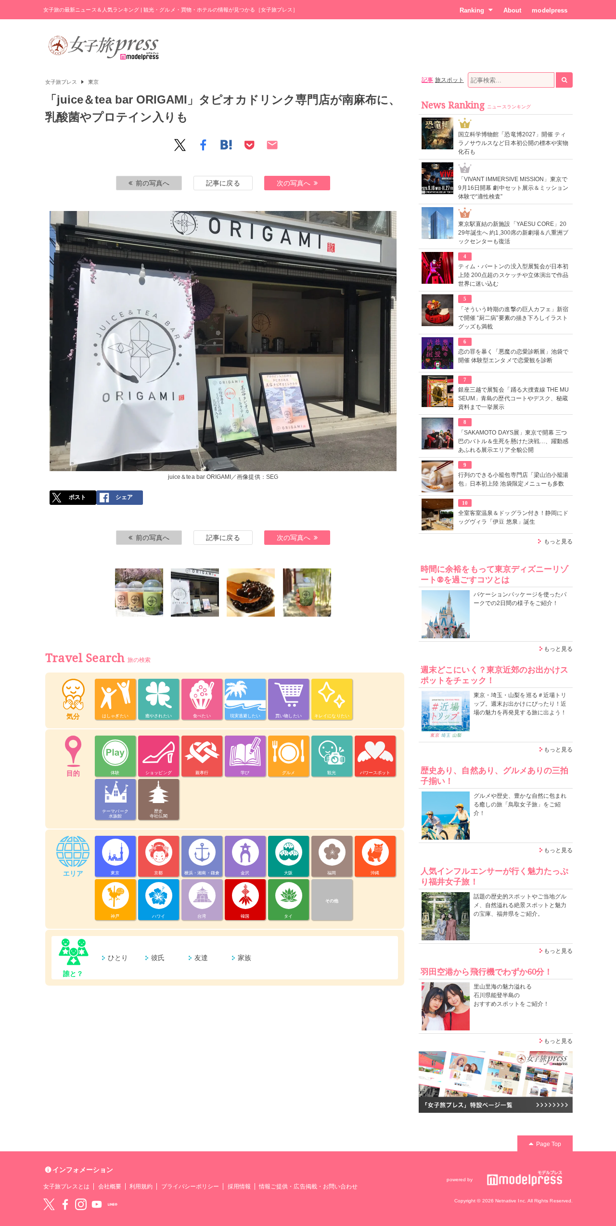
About (512, 10)
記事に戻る (223, 183)
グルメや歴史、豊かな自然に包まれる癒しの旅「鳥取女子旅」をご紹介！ (520, 804)
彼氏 (158, 958)
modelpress (549, 10)
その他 (331, 900)
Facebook (65, 1204)
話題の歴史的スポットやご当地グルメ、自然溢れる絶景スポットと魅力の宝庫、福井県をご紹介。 (520, 905)
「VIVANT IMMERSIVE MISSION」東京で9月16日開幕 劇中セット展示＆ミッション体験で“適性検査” (513, 188)
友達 (201, 958)
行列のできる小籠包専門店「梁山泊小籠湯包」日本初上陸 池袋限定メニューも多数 (513, 479)
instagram (81, 1204)
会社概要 (109, 1186)
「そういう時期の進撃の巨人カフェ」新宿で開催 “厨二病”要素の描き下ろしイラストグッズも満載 (513, 318)
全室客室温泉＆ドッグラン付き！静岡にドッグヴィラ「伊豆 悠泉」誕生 (513, 517)
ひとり (118, 958)
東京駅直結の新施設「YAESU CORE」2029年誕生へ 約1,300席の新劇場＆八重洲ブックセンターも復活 (513, 233)
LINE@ (112, 1204)
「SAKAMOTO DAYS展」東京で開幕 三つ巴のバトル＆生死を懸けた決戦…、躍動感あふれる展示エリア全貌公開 (513, 441)
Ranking (472, 10)
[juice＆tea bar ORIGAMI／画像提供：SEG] (139, 592)
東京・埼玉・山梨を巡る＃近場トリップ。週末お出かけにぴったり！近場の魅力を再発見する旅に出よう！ (520, 704)
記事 (427, 80)
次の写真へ (293, 183)
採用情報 (239, 1186)
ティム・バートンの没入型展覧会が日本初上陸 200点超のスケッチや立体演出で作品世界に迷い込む (513, 275)
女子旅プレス (61, 82)
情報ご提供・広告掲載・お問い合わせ (308, 1186)
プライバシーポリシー (190, 1186)
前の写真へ (152, 183)
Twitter (49, 1204)
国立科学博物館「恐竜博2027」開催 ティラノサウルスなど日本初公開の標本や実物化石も (513, 143)
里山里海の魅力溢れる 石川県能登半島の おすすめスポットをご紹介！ (511, 995)
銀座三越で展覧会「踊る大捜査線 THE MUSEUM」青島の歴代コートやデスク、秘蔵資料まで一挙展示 (513, 398)
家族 (244, 958)
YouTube (97, 1204)
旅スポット (449, 80)
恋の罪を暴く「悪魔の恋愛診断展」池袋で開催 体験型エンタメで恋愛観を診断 (513, 356)
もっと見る (558, 541)
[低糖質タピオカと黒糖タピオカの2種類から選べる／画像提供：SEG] (251, 592)
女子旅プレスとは (66, 1186)
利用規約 (141, 1186)
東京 (93, 82)
